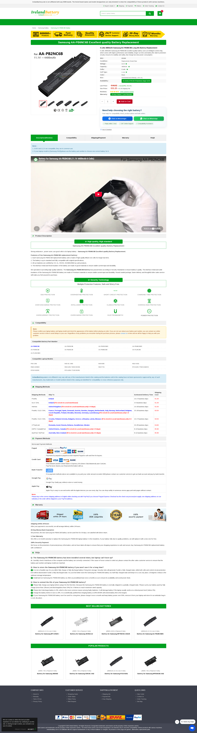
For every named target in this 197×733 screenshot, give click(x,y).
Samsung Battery (43, 28)
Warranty (125, 138)
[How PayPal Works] (133, 717)
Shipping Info (106, 694)
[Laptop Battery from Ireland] (45, 15)
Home (34, 28)
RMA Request (72, 701)
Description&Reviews (44, 138)
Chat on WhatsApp (150, 118)
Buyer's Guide (109, 6)
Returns (139, 6)
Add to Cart (126, 101)
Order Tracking (149, 6)
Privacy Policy (37, 701)
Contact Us (161, 6)
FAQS (153, 138)
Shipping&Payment (98, 138)
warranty (36, 696)
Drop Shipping (106, 699)
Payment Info (106, 696)
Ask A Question (107, 129)
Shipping (121, 6)
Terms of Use (37, 699)
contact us (124, 333)
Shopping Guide (73, 694)
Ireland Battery (73, 726)
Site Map (140, 701)
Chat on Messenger (118, 118)
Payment (130, 6)
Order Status (72, 696)
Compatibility (71, 138)
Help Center (140, 694)
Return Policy (72, 699)
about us (36, 694)
